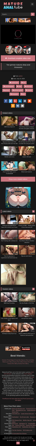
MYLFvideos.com (27, 430)
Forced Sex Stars (19, 360)
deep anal (29, 86)
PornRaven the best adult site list (12, 398)
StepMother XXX (16, 427)
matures (29, 90)
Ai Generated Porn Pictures (19, 433)
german (7, 90)
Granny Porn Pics (20, 425)
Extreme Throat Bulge (8, 360)
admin (21, 76)
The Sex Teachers (17, 430)
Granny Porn (16, 361)
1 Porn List (28, 360)
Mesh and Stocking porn (18, 408)
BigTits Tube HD (27, 420)
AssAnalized (15, 417)
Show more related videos (18, 179)
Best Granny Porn (25, 361)
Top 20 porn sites (24, 417)
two (24, 94)
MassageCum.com (21, 410)
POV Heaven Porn (17, 420)
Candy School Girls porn (27, 413)
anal (24, 82)
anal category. (28, 373)
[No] (34, 440)
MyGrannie (15, 423)
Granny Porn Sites (23, 363)
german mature (18, 90)
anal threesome (9, 86)
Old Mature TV (23, 423)
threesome (15, 94)
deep (20, 86)
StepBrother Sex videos (28, 427)
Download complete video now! (19, 58)
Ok (18, 443)
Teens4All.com (16, 413)
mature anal (15, 82)
